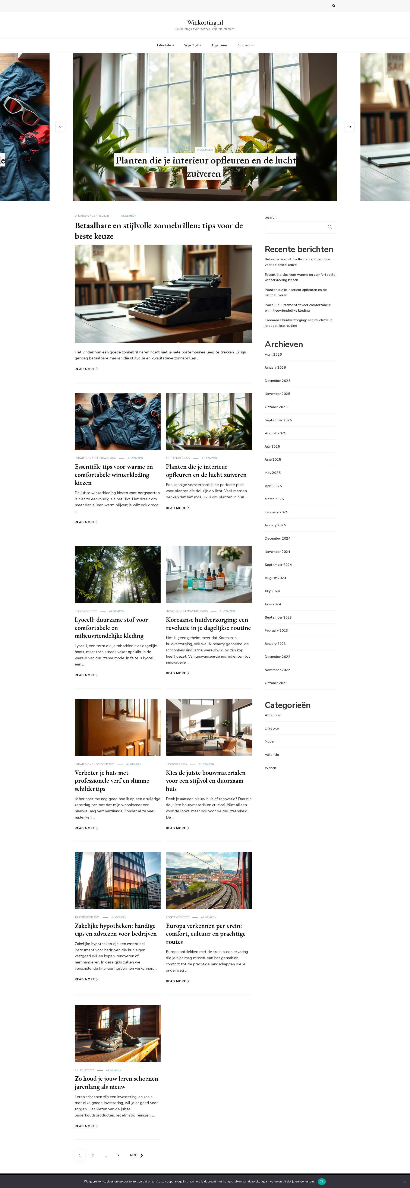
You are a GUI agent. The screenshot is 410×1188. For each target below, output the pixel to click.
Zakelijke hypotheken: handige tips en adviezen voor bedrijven (116, 929)
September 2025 (278, 420)
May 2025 (273, 472)
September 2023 (278, 617)
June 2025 (273, 459)
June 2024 (273, 604)
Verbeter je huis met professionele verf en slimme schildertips (112, 780)
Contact (243, 45)
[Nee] (405, 1181)
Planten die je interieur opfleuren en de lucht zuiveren (206, 470)
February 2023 (276, 630)
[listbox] (205, 127)
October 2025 (276, 407)
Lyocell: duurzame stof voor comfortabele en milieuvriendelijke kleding (111, 627)
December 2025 (277, 380)
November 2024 (277, 551)
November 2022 (277, 670)
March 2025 (274, 499)
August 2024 (275, 578)
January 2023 (275, 643)
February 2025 (276, 512)
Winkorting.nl (205, 22)
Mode (269, 741)
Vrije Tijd (191, 45)
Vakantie (272, 754)
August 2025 (275, 433)
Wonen (270, 768)
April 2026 (273, 354)
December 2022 (277, 656)
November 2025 (277, 393)
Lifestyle (164, 45)
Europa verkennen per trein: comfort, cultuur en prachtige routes (206, 933)
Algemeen (219, 45)
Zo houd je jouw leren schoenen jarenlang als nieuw (116, 1082)
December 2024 (277, 538)
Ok (322, 1181)
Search (271, 217)
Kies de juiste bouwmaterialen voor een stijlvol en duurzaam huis (206, 780)
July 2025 (272, 446)
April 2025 (273, 486)
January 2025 (275, 525)
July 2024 (272, 591)
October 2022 (276, 683)
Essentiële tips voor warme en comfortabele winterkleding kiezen (114, 474)
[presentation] (61, 127)
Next (134, 1155)
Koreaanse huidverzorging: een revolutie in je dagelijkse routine (208, 623)
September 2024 (278, 564)
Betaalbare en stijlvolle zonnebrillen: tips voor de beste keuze (206, 166)
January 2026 (275, 367)
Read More (85, 369)
